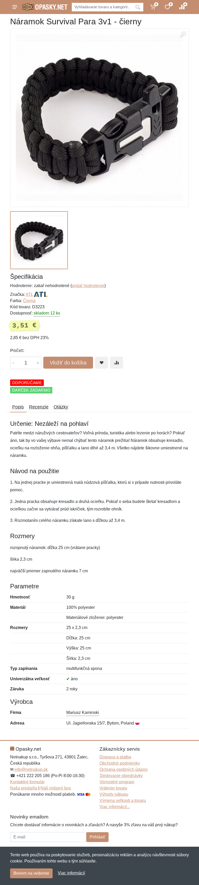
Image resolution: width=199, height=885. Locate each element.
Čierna (29, 300)
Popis (18, 406)
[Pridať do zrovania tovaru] (116, 363)
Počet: (17, 350)
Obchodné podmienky (120, 763)
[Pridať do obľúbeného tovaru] (101, 363)
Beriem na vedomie (31, 873)
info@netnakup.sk (31, 769)
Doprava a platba (115, 757)
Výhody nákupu (114, 794)
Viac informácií (71, 873)
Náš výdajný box (55, 788)
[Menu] (14, 7)
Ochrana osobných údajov (124, 769)
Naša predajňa (23, 788)
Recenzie (38, 406)
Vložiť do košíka (68, 362)
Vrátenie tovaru (113, 788)
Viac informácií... (115, 806)
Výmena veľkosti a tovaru (123, 800)
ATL (29, 294)
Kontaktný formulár (27, 782)
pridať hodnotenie (88, 285)
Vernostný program (117, 782)
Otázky (61, 406)
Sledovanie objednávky (121, 775)
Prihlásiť (97, 837)
